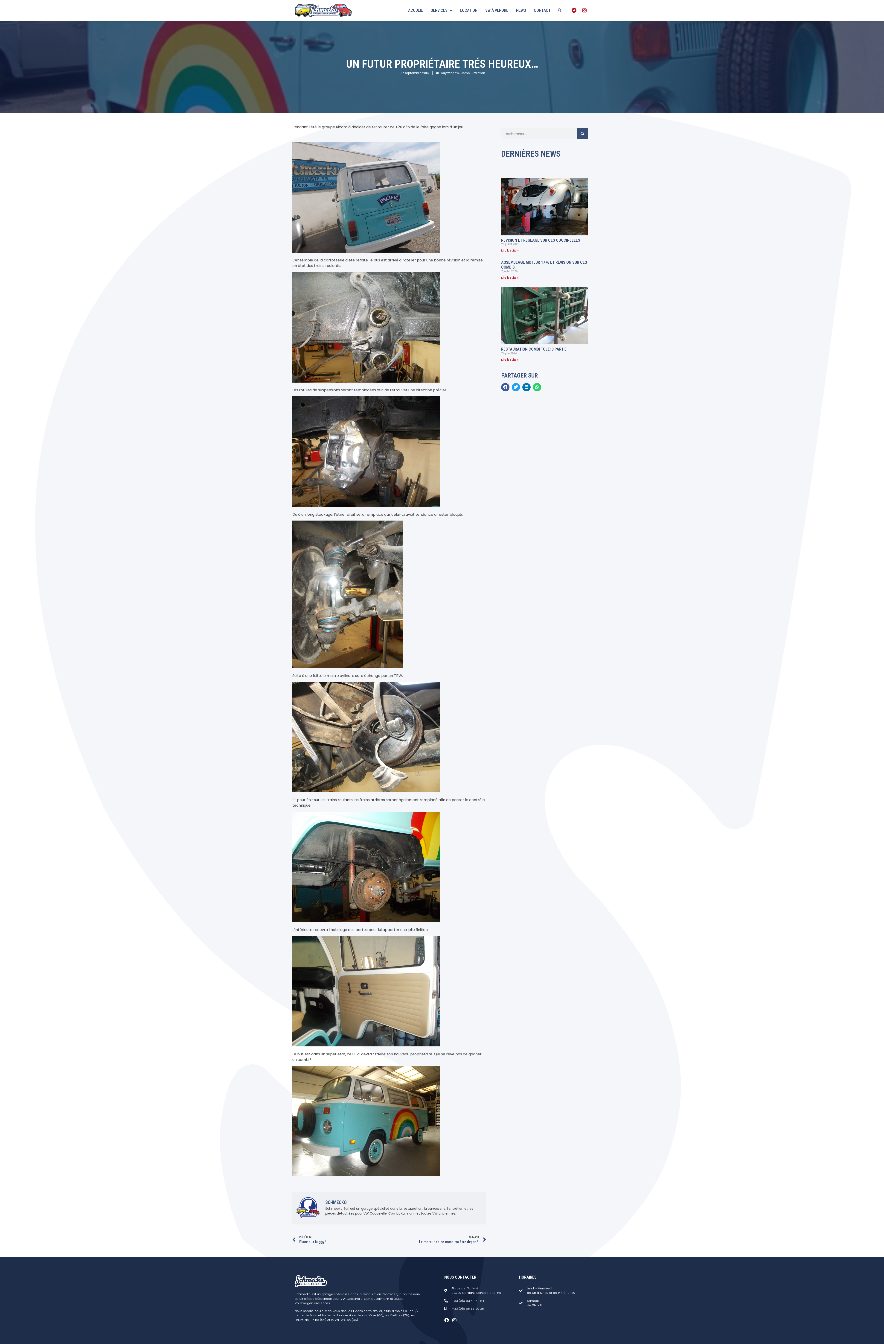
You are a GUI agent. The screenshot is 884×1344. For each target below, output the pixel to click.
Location (468, 10)
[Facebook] (574, 10)
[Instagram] (584, 10)
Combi (465, 73)
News (521, 10)
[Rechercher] (582, 133)
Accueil (415, 10)
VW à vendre (496, 10)
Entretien (478, 73)
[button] (559, 10)
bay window (450, 73)
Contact (542, 10)
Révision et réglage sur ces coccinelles (540, 240)
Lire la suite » (510, 250)
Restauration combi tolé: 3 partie (534, 349)
